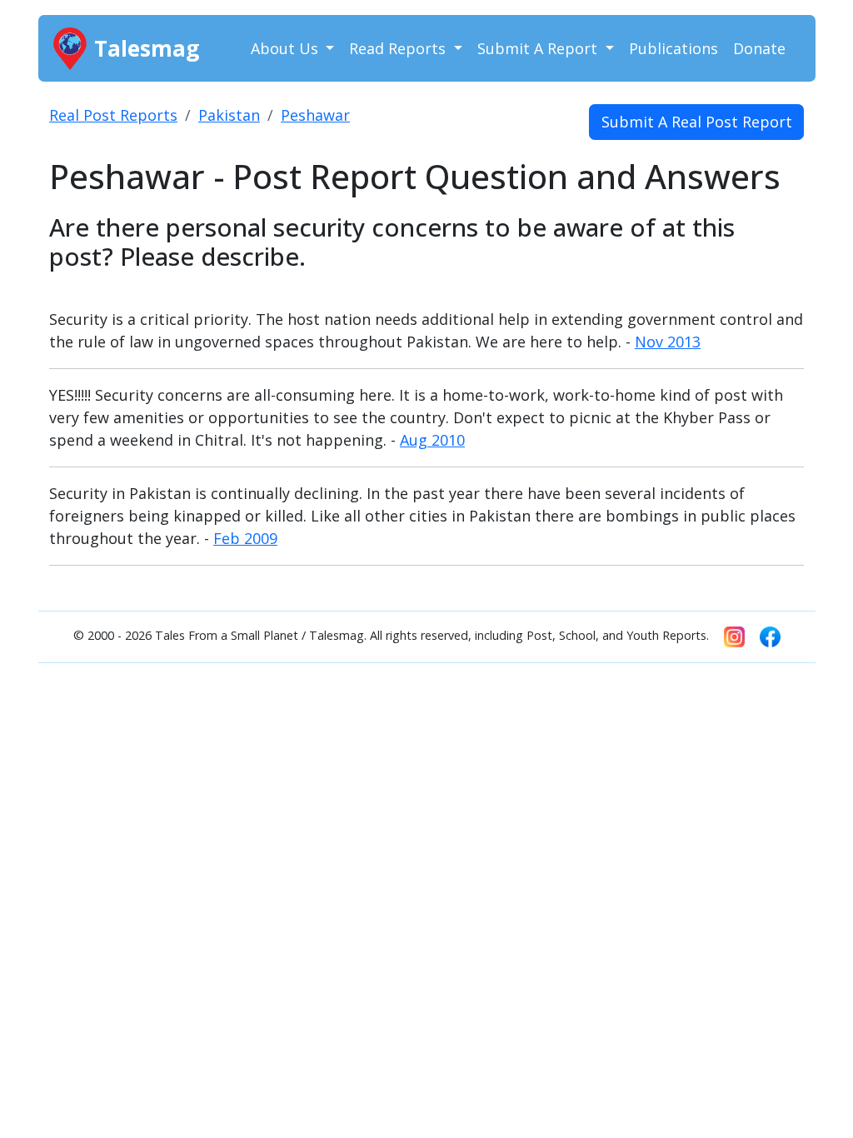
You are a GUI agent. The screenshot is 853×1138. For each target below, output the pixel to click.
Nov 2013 (668, 342)
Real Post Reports (113, 115)
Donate (759, 48)
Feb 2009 (245, 538)
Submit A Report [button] (539, 48)
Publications (673, 48)
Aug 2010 (432, 440)
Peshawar (315, 115)
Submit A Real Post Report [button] (696, 122)
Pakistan (229, 115)
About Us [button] (286, 48)
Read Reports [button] (399, 48)
